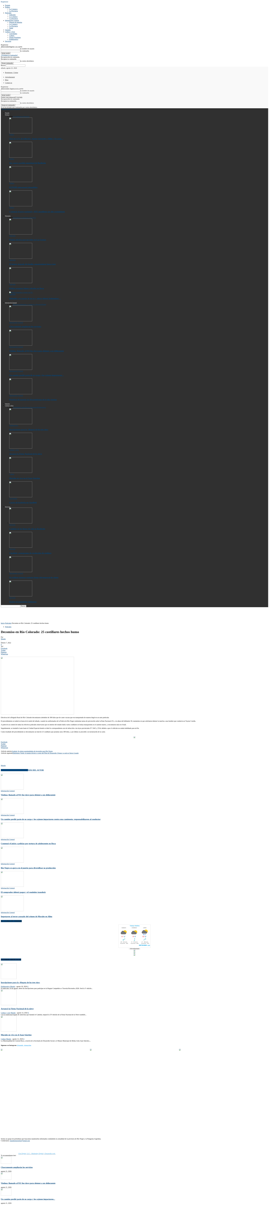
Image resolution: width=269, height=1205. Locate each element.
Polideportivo (13, 39)
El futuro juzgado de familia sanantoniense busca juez (32, 264)
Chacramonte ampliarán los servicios (25, 326)
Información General (12, 20)
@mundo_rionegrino (24, 1045)
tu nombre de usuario (27, 49)
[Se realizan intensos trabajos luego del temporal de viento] (20, 571)
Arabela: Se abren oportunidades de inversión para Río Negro (32, 751)
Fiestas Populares (15, 37)
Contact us (8, 83)
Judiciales (12, 15)
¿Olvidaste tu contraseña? (9, 55)
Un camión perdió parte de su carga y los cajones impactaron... (28, 1199)
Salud (11, 28)
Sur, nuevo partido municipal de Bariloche (27, 163)
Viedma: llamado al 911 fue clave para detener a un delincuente (36, 351)
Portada (7, 5)
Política (7, 7)
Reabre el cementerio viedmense (22, 602)
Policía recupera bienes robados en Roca (26, 288)
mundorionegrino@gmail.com (20, 1141)
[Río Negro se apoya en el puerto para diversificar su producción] (12, 862)
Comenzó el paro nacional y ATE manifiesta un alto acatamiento (37, 212)
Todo (11, 116)
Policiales (8, 13)
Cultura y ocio (14, 450)
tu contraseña (24, 51)
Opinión (8, 30)
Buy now (8, 1150)
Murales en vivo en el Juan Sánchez (24, 478)
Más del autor (36, 770)
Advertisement (10, 77)
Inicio (3, 623)
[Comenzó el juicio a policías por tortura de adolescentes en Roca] (12, 837)
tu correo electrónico (27, 61)
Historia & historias (15, 22)
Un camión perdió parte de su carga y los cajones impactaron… (36, 375)
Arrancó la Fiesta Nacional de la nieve (25, 454)
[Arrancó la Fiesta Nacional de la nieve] (20, 448)
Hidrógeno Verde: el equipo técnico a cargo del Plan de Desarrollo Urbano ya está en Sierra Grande (46, 753)
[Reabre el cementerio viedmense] (20, 596)
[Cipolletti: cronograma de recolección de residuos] (20, 547)
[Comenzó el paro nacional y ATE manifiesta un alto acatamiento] (20, 206)
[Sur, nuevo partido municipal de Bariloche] (20, 157)
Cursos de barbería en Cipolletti (23, 502)
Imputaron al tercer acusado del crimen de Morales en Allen (26, 916)
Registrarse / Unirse (11, 72)
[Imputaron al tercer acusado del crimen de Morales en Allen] (12, 911)
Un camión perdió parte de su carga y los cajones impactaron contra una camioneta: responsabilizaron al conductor (51, 819)
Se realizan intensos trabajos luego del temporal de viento (33, 577)
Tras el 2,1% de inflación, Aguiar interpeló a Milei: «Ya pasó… (36, 139)
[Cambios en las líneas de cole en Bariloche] (20, 523)
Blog (6, 80)
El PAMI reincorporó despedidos (23, 187)
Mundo (3, 639)
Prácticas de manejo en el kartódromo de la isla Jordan (33, 400)
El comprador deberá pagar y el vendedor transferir (23, 892)
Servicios (8, 41)
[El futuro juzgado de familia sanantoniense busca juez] (20, 258)
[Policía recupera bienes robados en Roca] (20, 282)
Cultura (11, 35)
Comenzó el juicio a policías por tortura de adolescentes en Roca (28, 843)
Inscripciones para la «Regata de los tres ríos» (28, 429)
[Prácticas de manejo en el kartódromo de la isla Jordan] (20, 394)
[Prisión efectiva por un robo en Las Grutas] (20, 234)
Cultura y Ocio (10, 32)
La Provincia (13, 11)
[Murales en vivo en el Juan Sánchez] (20, 472)
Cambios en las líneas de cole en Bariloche (27, 529)
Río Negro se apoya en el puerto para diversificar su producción (28, 868)
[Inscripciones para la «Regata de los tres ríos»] (20, 423)
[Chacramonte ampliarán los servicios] (20, 321)
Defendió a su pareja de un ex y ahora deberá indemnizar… (35, 298)
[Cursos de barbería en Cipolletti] (20, 497)
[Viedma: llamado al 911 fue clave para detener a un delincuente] (20, 345)
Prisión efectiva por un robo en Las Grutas (27, 240)
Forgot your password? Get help (11, 97)
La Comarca (13, 9)
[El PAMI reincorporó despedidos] (20, 181)
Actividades (13, 34)
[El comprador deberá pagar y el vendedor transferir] (12, 886)
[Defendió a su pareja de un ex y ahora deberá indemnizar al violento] (21, 292)
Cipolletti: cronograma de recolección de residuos (30, 553)
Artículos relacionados (14, 770)
